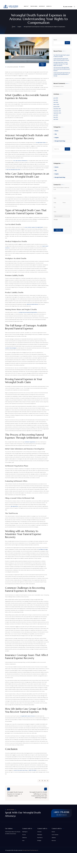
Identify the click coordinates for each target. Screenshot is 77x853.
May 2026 (56, 100)
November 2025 (57, 110)
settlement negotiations (30, 441)
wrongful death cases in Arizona (27, 716)
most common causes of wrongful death (34, 227)
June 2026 (56, 98)
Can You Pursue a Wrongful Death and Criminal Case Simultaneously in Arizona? (62, 69)
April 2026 (56, 102)
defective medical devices (32, 304)
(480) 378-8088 (68, 6)
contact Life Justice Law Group (20, 770)
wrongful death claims (41, 142)
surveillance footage (43, 549)
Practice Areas (33, 6)
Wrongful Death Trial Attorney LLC (30, 850)
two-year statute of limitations (20, 160)
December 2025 (57, 108)
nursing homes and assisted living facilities (28, 312)
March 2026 (56, 104)
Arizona (56, 130)
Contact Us (48, 6)
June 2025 (56, 115)
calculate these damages (10, 348)
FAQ (56, 134)
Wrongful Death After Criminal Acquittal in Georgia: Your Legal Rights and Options (61, 64)
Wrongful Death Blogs (60, 141)
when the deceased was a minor (13, 169)
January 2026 (56, 106)
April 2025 (56, 119)
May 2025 (56, 117)
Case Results (42, 6)
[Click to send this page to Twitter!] (42, 781)
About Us (26, 6)
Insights (22, 66)
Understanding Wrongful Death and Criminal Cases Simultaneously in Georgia (62, 74)
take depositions (14, 506)
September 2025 (57, 113)
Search (55, 39)
